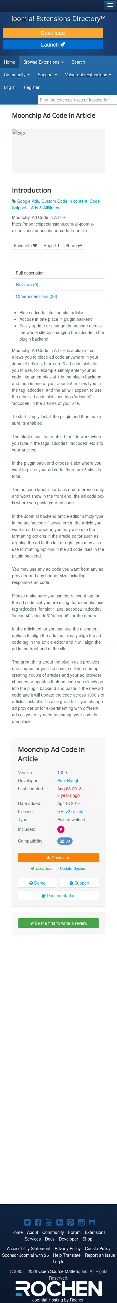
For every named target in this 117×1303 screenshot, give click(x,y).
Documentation (61, 895)
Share (71, 245)
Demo (39, 883)
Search (78, 62)
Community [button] (15, 74)
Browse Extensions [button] (42, 62)
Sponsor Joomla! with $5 (25, 1255)
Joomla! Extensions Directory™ (58, 18)
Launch (50, 44)
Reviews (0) (27, 284)
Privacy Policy (68, 1248)
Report (51, 245)
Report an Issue (100, 1255)
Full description (30, 273)
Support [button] (46, 74)
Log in (10, 87)
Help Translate (67, 1255)
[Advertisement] (58, 998)
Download (53, 32)
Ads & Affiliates (45, 208)
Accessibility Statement (28, 1248)
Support (81, 883)
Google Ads (28, 201)
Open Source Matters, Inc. (63, 1271)
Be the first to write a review (60, 923)
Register (32, 87)
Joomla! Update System (65, 868)
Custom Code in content (64, 201)
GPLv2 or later (71, 811)
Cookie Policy (97, 1248)
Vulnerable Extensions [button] (86, 74)
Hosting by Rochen (58, 1300)
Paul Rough (68, 780)
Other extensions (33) (36, 296)
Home (9, 62)
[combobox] (77, 100)
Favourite (23, 245)
